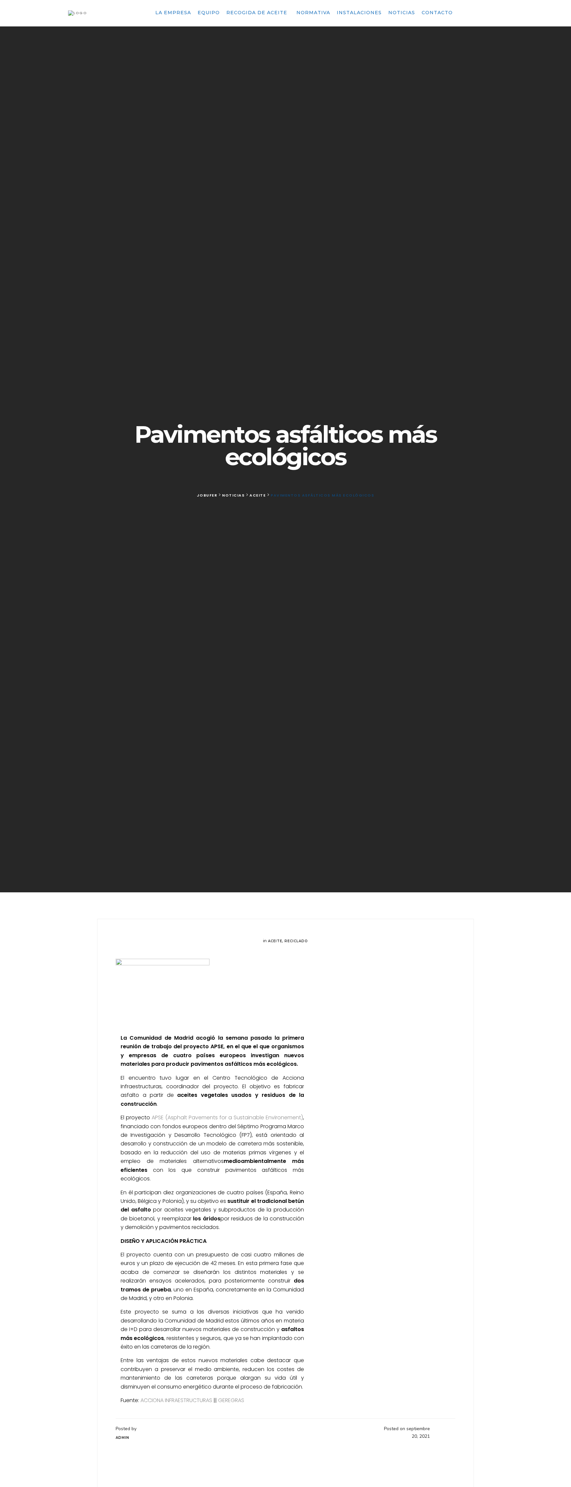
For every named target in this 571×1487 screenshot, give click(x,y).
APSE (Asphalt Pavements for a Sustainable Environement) (227, 1117)
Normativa (313, 13)
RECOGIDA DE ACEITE (257, 13)
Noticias (401, 13)
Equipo (209, 13)
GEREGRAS (231, 1400)
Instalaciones (359, 13)
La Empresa (173, 13)
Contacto (437, 13)
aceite (275, 941)
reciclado (296, 941)
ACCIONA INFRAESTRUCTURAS (176, 1400)
